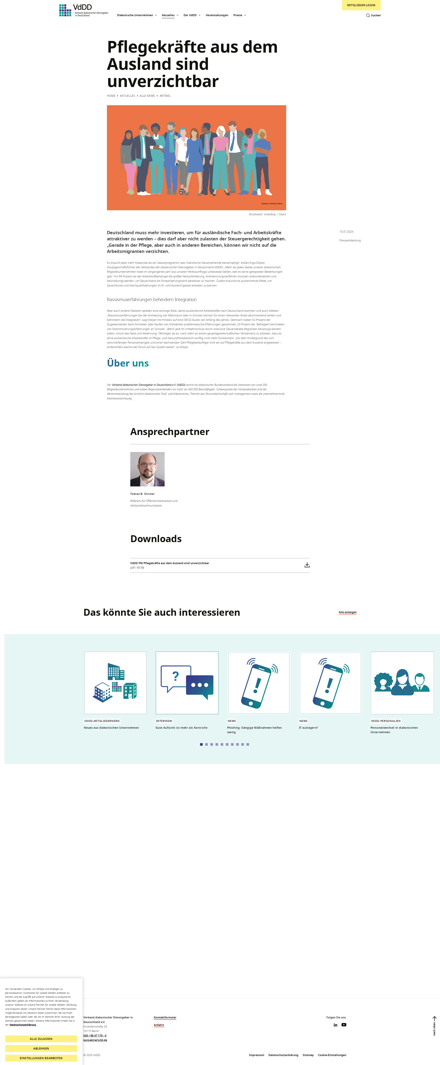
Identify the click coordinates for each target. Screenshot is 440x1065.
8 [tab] (237, 744)
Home (111, 96)
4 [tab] (217, 744)
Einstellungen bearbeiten (41, 1058)
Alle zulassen (41, 1039)
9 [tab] (242, 744)
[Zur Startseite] (83, 10)
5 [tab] (222, 744)
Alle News (147, 96)
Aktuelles (127, 96)
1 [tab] (201, 744)
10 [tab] (247, 744)
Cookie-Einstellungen (332, 1055)
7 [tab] (232, 744)
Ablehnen (41, 1048)
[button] (137, 15)
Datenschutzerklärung (23, 1024)
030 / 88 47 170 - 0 (94, 1035)
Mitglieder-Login (361, 5)
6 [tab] (227, 744)
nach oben (434, 1029)
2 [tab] (206, 744)
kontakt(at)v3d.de (95, 1040)
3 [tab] (211, 744)
